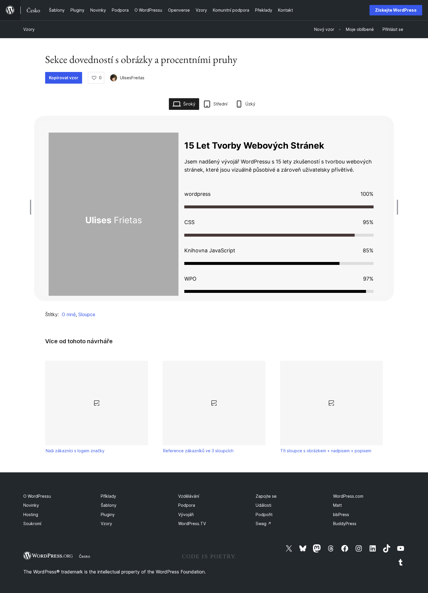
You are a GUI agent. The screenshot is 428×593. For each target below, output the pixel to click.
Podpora (186, 505)
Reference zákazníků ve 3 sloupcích (198, 450)
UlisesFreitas (132, 77)
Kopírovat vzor (63, 77)
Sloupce (86, 314)
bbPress (341, 514)
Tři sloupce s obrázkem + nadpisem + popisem (325, 450)
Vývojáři (186, 514)
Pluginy (108, 514)
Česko (84, 556)
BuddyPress (344, 523)
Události (263, 505)
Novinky (31, 505)
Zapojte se (266, 496)
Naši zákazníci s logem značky (75, 450)
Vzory (29, 29)
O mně (69, 314)
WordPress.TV (192, 523)
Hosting (30, 514)
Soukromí (32, 523)
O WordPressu (37, 496)
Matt (337, 505)
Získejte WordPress (396, 10)
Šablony (108, 505)
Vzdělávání (188, 496)
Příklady (108, 496)
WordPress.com (348, 496)
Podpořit (264, 514)
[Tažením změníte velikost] (32, 207)
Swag (263, 523)
